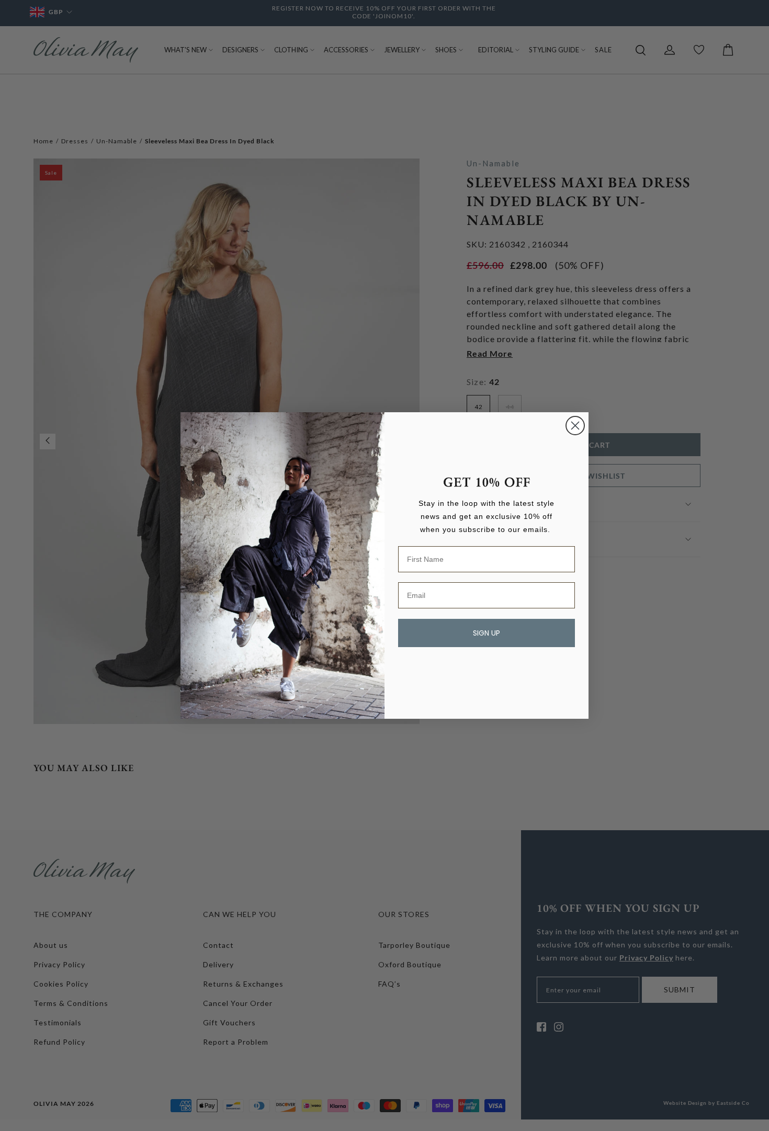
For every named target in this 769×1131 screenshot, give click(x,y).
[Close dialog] (575, 425)
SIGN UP (486, 633)
